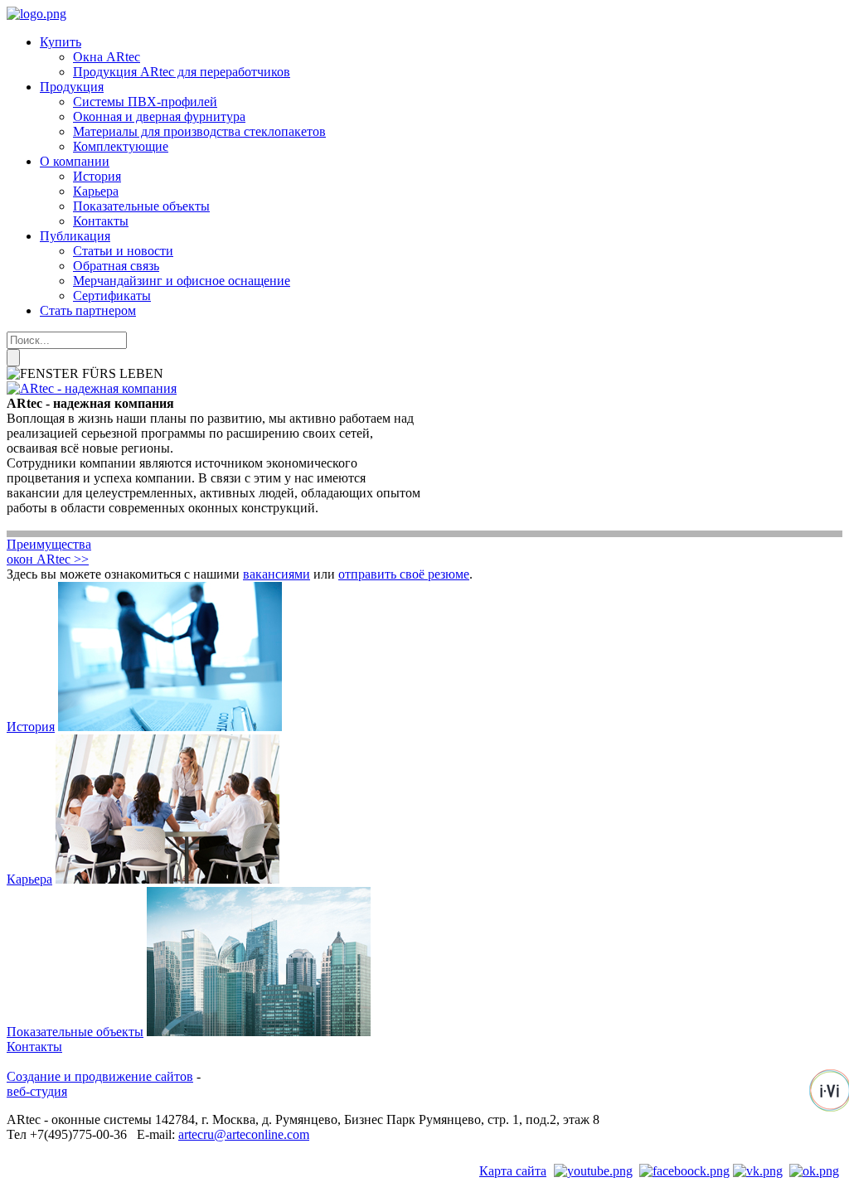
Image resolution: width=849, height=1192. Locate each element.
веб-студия (37, 1091)
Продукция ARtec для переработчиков (181, 72)
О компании (74, 161)
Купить (60, 42)
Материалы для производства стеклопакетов (199, 131)
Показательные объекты (141, 206)
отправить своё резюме (403, 574)
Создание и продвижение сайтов (100, 1076)
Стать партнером (88, 310)
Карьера (96, 191)
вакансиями (276, 574)
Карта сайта (512, 1171)
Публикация (75, 236)
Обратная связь (116, 266)
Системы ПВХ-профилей (145, 101)
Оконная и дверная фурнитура (159, 116)
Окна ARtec (106, 57)
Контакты (101, 221)
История (97, 176)
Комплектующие (120, 146)
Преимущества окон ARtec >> (49, 551)
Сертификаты (112, 295)
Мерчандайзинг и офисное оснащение (181, 281)
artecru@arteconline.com (243, 1134)
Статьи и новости (123, 251)
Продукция (72, 87)
